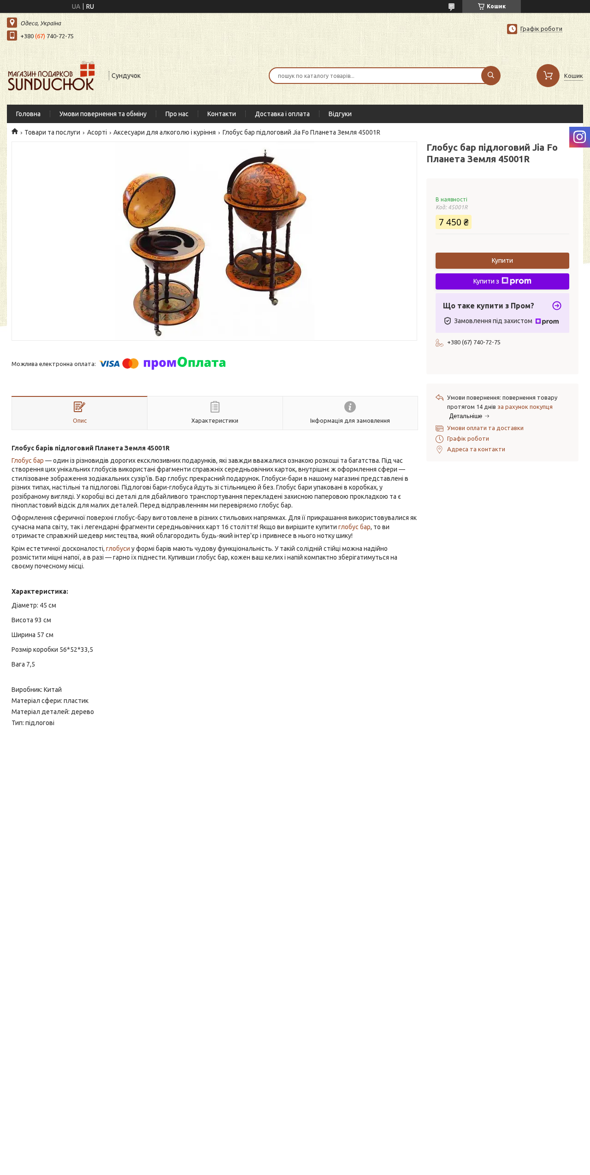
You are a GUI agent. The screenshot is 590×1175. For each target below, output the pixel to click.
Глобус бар (28, 460)
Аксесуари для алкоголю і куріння (164, 132)
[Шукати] (491, 75)
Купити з (486, 281)
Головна (28, 114)
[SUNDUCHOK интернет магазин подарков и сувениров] (53, 75)
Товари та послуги (52, 132)
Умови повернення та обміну (103, 114)
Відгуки (340, 114)
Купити (502, 260)
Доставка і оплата (282, 114)
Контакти (221, 114)
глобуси (118, 548)
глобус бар (354, 527)
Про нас (177, 114)
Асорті (97, 132)
